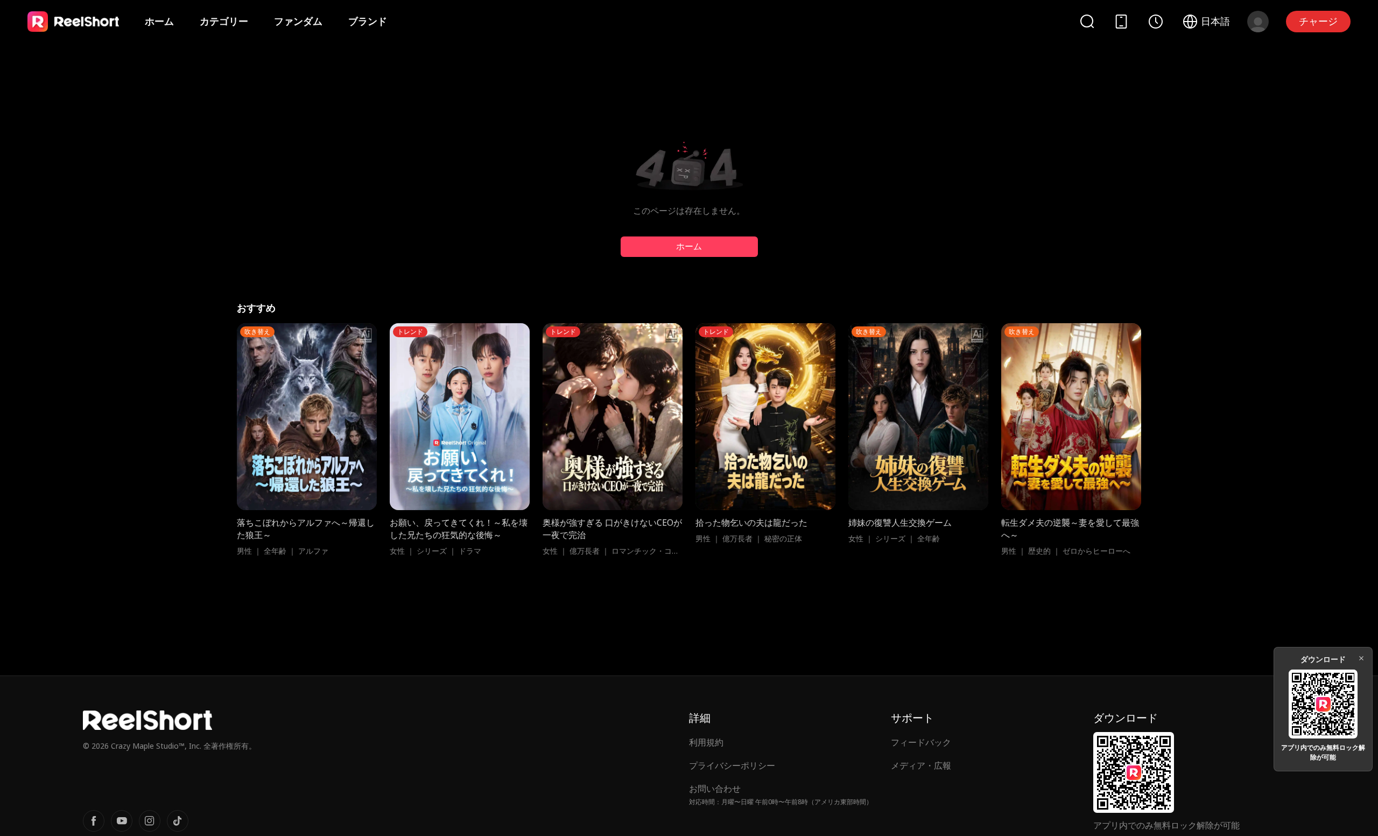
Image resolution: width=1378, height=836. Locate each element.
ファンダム (298, 21)
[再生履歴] (1155, 21)
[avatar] (1258, 21)
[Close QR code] (1361, 658)
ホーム (159, 21)
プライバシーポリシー (732, 765)
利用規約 (706, 742)
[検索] (1086, 21)
